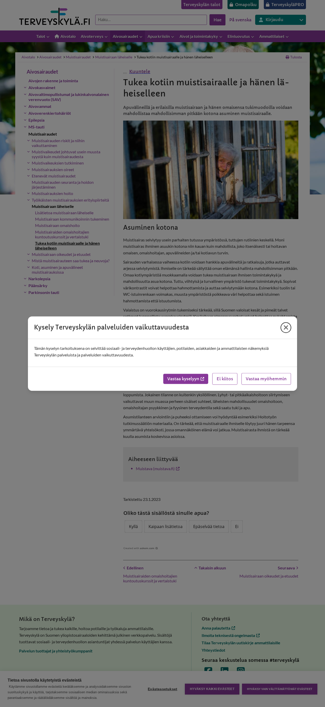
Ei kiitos (225, 378)
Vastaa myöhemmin (266, 378)
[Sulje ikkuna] (286, 327)
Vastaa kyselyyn (183, 378)
